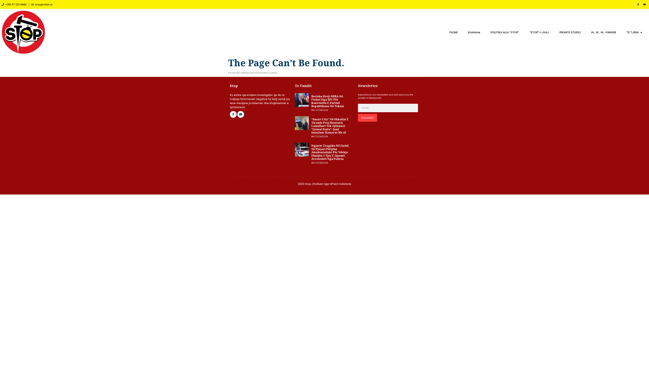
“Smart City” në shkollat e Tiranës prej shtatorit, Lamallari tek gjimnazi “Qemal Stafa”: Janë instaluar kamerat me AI (330, 125)
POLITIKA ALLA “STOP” (505, 32)
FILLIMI (453, 32)
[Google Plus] (240, 114)
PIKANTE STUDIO (570, 32)
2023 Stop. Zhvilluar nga (314, 184)
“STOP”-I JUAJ (539, 32)
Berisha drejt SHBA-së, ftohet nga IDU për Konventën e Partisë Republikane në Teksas (327, 101)
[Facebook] (638, 4)
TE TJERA (633, 32)
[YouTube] (644, 4)
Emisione (474, 32)
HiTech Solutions (340, 184)
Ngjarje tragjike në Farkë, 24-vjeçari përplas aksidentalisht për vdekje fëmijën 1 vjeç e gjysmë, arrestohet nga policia (330, 152)
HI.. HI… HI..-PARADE (603, 32)
